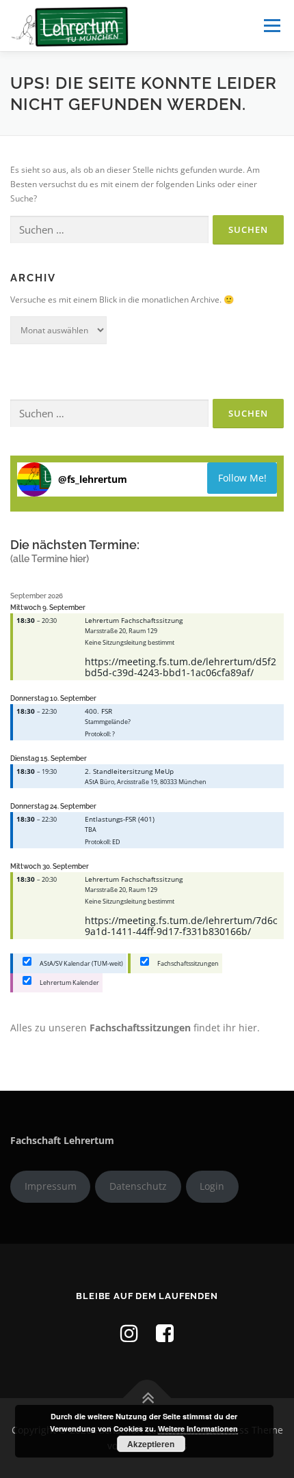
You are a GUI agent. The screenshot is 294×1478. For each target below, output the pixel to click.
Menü (271, 25)
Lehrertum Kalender (68, 983)
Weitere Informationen (198, 1428)
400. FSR (98, 711)
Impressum (51, 1186)
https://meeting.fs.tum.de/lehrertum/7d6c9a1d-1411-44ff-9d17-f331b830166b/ (181, 926)
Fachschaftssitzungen (187, 964)
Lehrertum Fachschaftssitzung (134, 620)
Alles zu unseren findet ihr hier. (135, 1027)
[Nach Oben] (147, 1398)
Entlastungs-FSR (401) (120, 819)
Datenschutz (138, 1186)
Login (212, 1186)
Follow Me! (242, 477)
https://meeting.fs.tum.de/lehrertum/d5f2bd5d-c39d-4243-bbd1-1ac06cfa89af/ (180, 667)
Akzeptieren (150, 1444)
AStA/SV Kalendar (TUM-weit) (80, 964)
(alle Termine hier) (49, 558)
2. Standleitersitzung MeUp (129, 771)
